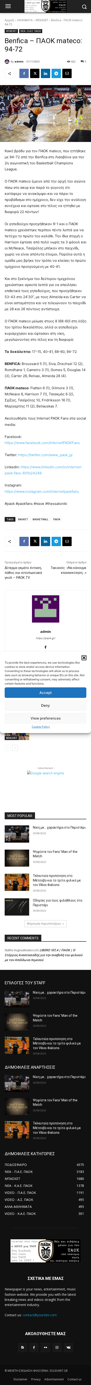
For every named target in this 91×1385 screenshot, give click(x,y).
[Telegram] (56, 73)
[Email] (67, 73)
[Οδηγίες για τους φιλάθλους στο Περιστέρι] (17, 907)
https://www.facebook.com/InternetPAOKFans (42, 443)
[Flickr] (45, 1347)
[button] (84, 657)
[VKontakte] (68, 1347)
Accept (45, 692)
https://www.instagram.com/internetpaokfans (42, 491)
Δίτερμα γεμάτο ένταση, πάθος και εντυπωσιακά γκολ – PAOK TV (23, 573)
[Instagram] (57, 1347)
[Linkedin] (45, 73)
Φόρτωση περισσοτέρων (44, 924)
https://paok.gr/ (45, 638)
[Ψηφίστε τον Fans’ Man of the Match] (17, 858)
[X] (34, 73)
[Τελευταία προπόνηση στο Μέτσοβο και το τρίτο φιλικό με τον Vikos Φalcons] (17, 882)
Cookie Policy (41, 726)
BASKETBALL (41, 519)
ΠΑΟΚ (56, 519)
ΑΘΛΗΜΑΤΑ (25, 20)
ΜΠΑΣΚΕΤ (42, 20)
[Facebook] (24, 73)
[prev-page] (7, 748)
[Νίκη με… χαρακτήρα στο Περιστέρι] (17, 834)
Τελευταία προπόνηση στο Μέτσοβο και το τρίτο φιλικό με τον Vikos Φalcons (57, 880)
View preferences (46, 718)
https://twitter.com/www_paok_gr (45, 455)
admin (19, 61)
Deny (45, 705)
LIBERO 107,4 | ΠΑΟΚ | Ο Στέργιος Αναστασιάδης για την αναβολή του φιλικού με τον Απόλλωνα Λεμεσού (43, 955)
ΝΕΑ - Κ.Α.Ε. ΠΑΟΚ (31, 31)
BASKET (23, 519)
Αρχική (9, 20)
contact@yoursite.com (40, 1315)
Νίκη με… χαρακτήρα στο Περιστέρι (59, 827)
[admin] (8, 61)
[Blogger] (22, 1347)
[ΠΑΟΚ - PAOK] (45, 1250)
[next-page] (15, 748)
